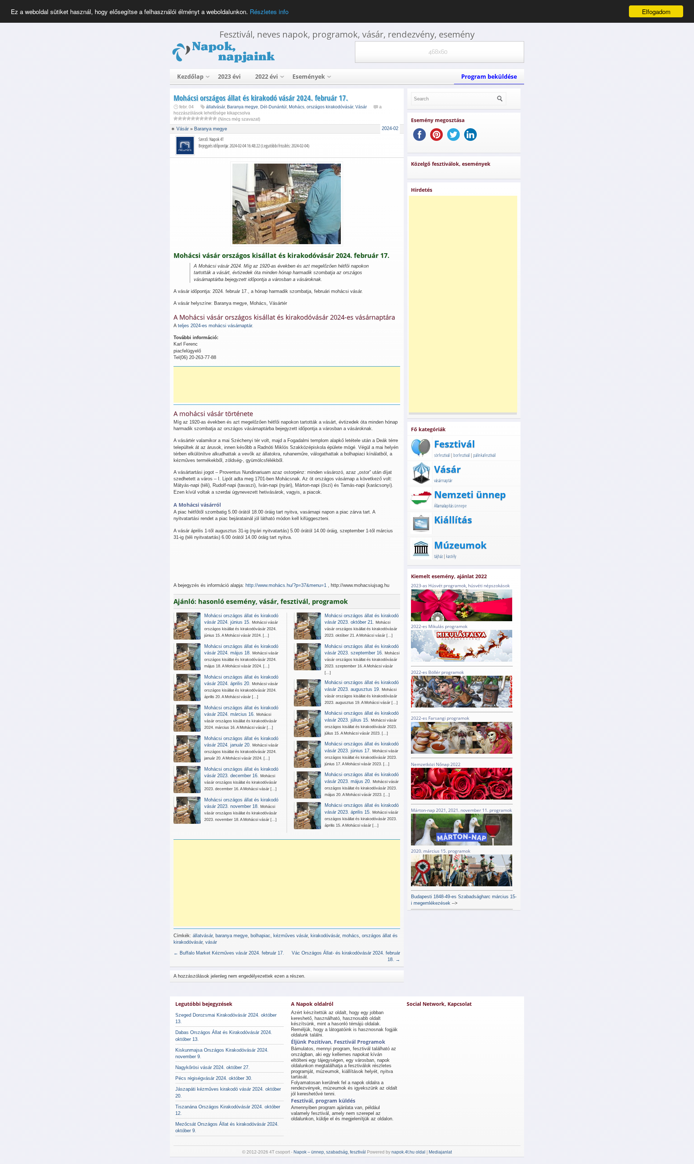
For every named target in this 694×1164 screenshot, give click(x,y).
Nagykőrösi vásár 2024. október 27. (212, 1067)
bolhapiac (260, 935)
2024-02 (390, 128)
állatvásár (215, 106)
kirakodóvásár (324, 935)
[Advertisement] (289, 385)
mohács (350, 935)
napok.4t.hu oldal (408, 1152)
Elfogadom (656, 11)
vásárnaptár (443, 480)
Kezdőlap (190, 77)
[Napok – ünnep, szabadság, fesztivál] (224, 61)
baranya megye (231, 935)
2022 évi (266, 77)
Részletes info (269, 11)
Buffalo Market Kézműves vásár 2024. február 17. (229, 953)
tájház (438, 556)
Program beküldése (489, 77)
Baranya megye (242, 106)
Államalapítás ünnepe (450, 505)
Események (308, 77)
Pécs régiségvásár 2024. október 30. (213, 1078)
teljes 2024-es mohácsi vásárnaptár (215, 325)
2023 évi (229, 77)
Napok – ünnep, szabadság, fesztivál (330, 1152)
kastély (451, 556)
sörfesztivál (442, 455)
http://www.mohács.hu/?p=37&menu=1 (285, 585)
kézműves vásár (290, 935)
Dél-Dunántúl (273, 106)
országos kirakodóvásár (330, 106)
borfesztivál (461, 455)
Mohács (296, 106)
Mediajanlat (440, 1152)
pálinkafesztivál (484, 455)
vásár (211, 942)
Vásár (361, 106)
